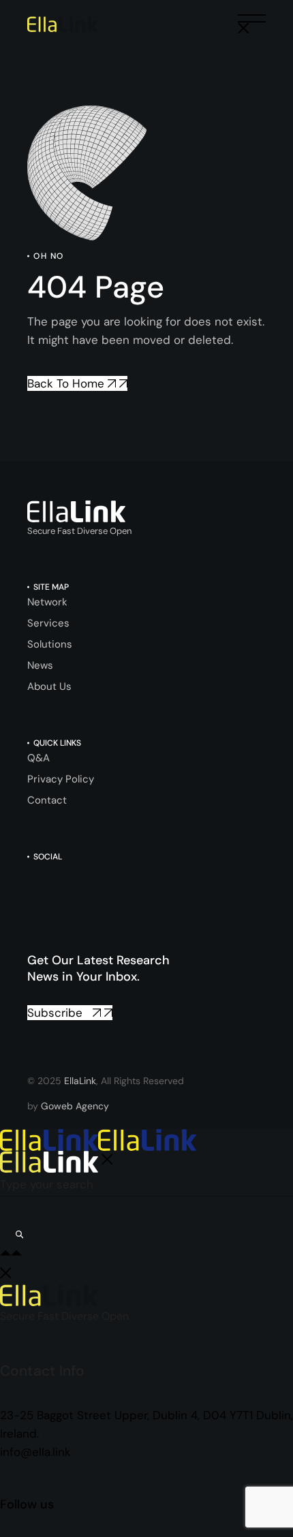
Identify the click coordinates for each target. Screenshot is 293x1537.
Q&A (38, 758)
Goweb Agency (75, 1106)
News (40, 665)
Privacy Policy (60, 779)
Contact (47, 800)
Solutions (49, 644)
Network (47, 602)
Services (48, 623)
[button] (252, 24)
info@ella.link (35, 1451)
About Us (49, 686)
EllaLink (80, 1081)
